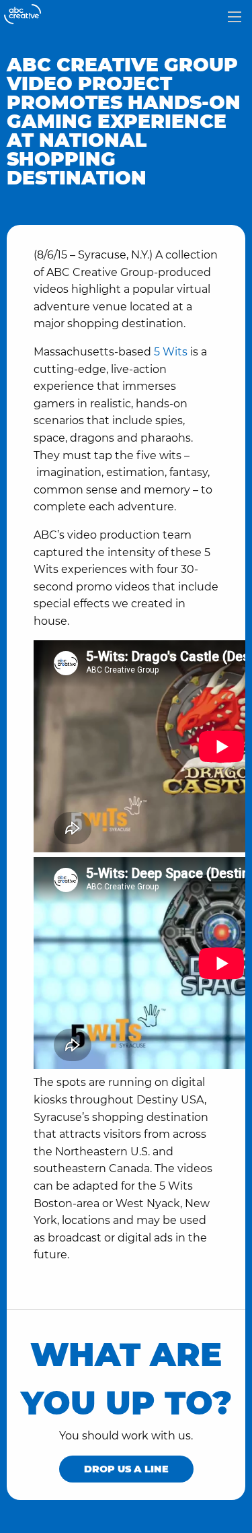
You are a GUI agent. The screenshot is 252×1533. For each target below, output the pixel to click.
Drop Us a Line (126, 1469)
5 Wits (170, 351)
